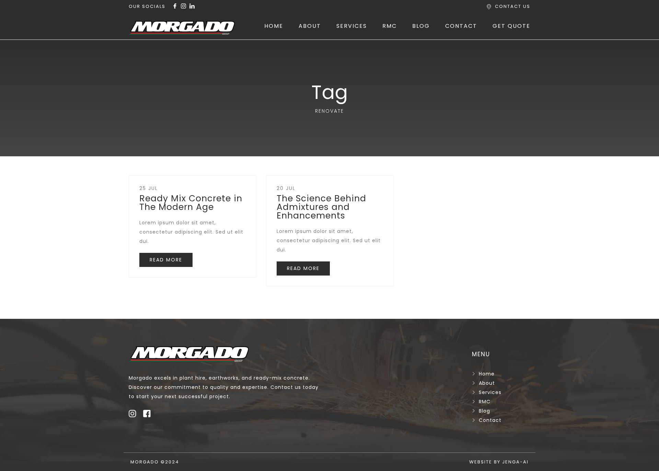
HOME (273, 26)
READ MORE (166, 259)
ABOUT (310, 26)
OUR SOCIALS (147, 6)
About (487, 383)
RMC (389, 26)
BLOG (421, 26)
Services (490, 392)
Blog (484, 410)
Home (487, 373)
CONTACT (461, 26)
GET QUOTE (511, 26)
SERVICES (351, 26)
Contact (490, 420)
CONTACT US (512, 6)
